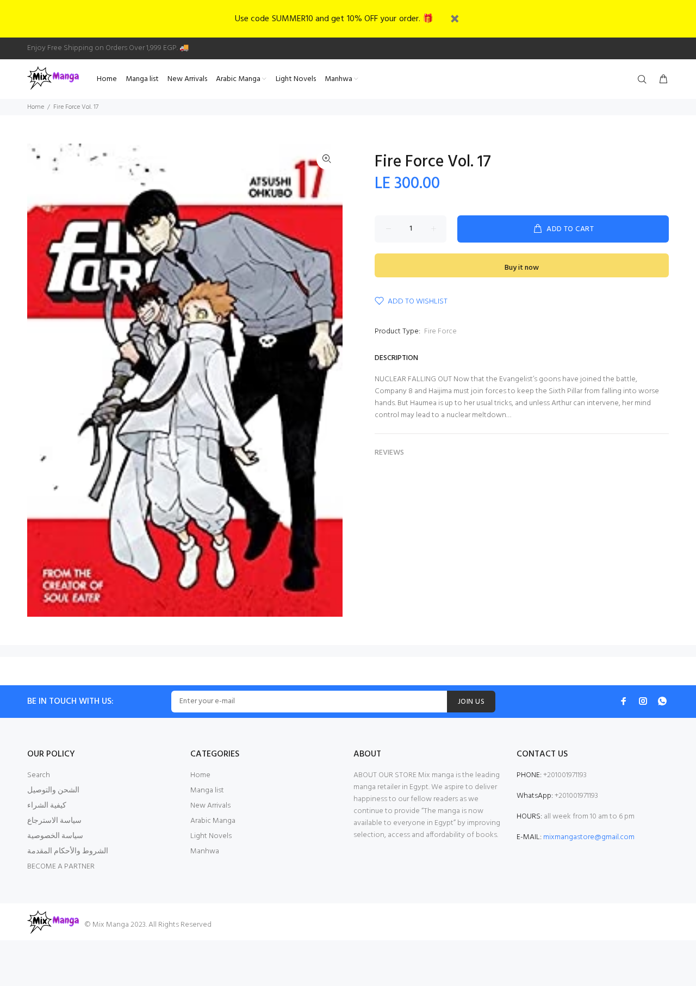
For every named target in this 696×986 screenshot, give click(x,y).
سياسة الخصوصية (55, 836)
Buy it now (522, 268)
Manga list (207, 790)
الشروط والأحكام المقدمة (67, 851)
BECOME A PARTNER (61, 866)
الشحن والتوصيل (53, 790)
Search (38, 775)
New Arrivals (210, 805)
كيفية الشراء (46, 805)
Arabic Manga (212, 821)
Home (35, 107)
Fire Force (440, 331)
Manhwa (204, 851)
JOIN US (471, 702)
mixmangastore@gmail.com (589, 837)
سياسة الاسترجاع (54, 821)
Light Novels (211, 836)
